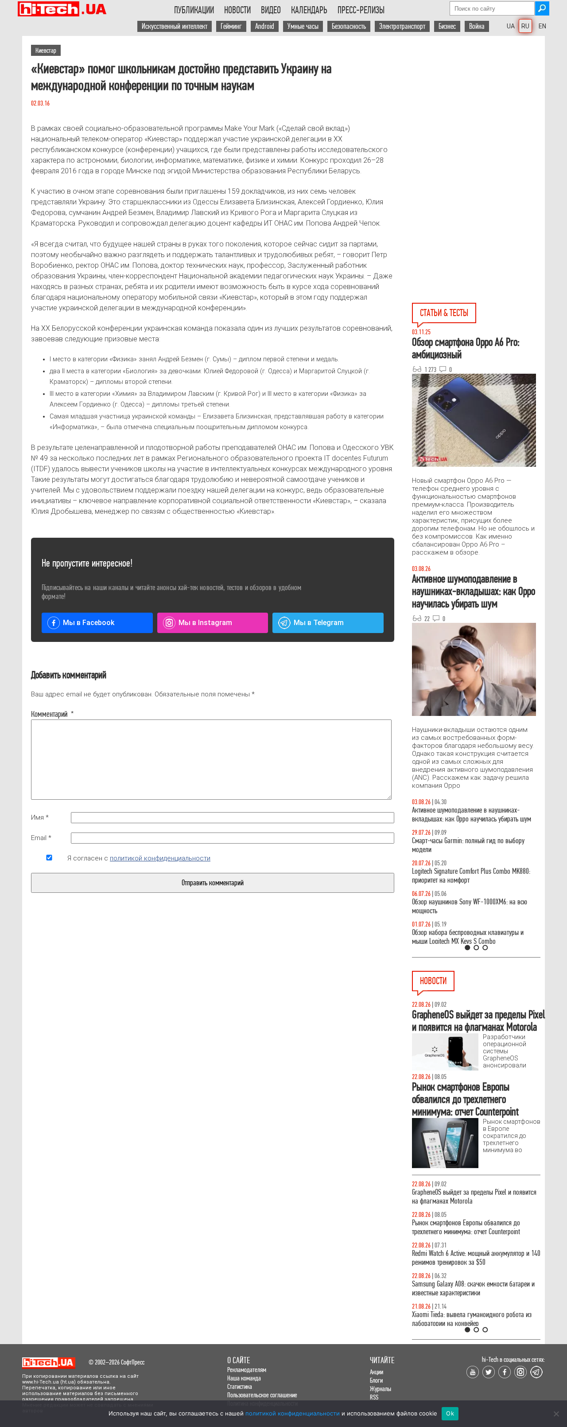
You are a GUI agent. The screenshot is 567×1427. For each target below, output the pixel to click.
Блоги (376, 1380)
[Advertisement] (478, 115)
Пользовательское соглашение (262, 1395)
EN (542, 26)
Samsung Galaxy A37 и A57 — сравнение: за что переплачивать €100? (474, 906)
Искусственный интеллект (174, 26)
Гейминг (231, 26)
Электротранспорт (402, 26)
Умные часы (302, 26)
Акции (376, 1372)
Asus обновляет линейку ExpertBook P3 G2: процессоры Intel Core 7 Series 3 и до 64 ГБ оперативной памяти (467, 1323)
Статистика (239, 1386)
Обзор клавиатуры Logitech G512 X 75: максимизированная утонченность (461, 845)
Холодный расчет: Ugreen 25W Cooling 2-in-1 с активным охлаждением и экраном (472, 1197)
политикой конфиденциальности (160, 858)
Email (41, 838)
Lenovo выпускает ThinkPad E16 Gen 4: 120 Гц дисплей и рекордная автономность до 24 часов (475, 1227)
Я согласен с (138, 858)
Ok (450, 1413)
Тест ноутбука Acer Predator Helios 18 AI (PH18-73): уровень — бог (472, 937)
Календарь (309, 10)
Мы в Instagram (205, 622)
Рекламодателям (246, 1369)
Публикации (194, 10)
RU (525, 26)
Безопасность (349, 26)
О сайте (238, 1360)
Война (477, 26)
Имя (40, 817)
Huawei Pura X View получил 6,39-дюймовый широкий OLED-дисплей (469, 1258)
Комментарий (49, 714)
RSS (374, 1397)
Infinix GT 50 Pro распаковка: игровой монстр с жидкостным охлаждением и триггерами (472, 876)
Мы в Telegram (319, 622)
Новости (237, 10)
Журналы (380, 1388)
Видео (271, 10)
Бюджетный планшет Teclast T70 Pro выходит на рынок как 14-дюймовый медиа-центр (474, 1288)
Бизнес (447, 26)
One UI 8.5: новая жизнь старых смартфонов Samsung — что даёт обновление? (468, 814)
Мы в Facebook (88, 622)
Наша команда (244, 1378)
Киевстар (45, 50)
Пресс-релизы (361, 10)
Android (264, 26)
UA (511, 26)
